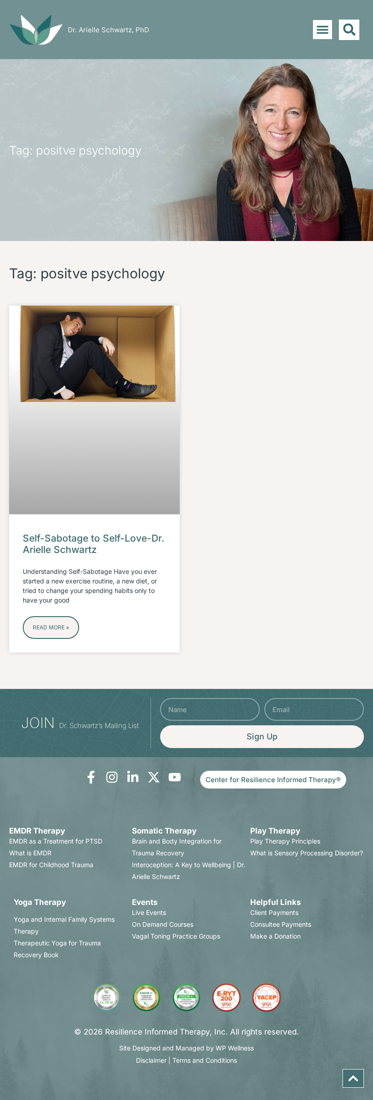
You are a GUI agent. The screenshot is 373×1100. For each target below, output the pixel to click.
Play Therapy (275, 830)
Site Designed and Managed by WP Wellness (186, 1048)
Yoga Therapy (40, 902)
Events (145, 902)
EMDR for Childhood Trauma (51, 865)
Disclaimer (151, 1060)
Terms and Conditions (204, 1060)
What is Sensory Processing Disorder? (306, 853)
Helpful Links (275, 902)
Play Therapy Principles (285, 841)
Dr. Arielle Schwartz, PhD (108, 29)
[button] (322, 29)
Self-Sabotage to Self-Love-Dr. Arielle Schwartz (93, 543)
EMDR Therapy (37, 830)
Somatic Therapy (164, 830)
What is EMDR (30, 853)
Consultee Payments (280, 924)
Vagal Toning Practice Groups (176, 936)
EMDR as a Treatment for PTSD (55, 841)
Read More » (51, 627)
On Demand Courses (162, 924)
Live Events (149, 912)
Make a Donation (275, 936)
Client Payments (274, 912)
